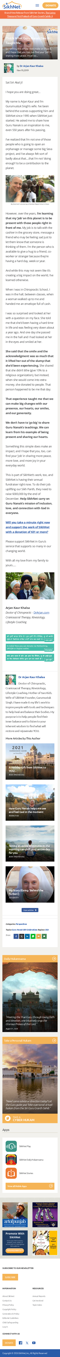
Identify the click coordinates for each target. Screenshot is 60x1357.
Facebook (16, 936)
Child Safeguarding (10, 1322)
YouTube (34, 1342)
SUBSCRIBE (10, 1277)
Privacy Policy (8, 1305)
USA (47, 929)
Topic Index (37, 1305)
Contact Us (7, 1300)
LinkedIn (27, 936)
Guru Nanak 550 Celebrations (24, 929)
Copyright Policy (9, 1309)
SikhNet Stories (26, 1173)
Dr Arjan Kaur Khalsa (31, 65)
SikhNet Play (25, 1146)
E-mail (38, 936)
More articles (28, 910)
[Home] (12, 5)
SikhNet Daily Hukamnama (31, 1159)
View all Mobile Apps (17, 1186)
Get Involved (37, 1300)
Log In (5, 1326)
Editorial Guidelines (10, 1318)
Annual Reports (38, 1296)
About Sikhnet (8, 1296)
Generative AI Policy (10, 1313)
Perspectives (21, 924)
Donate (51, 5)
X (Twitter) (21, 936)
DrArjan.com (41, 612)
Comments (44, 936)
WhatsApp (33, 936)
